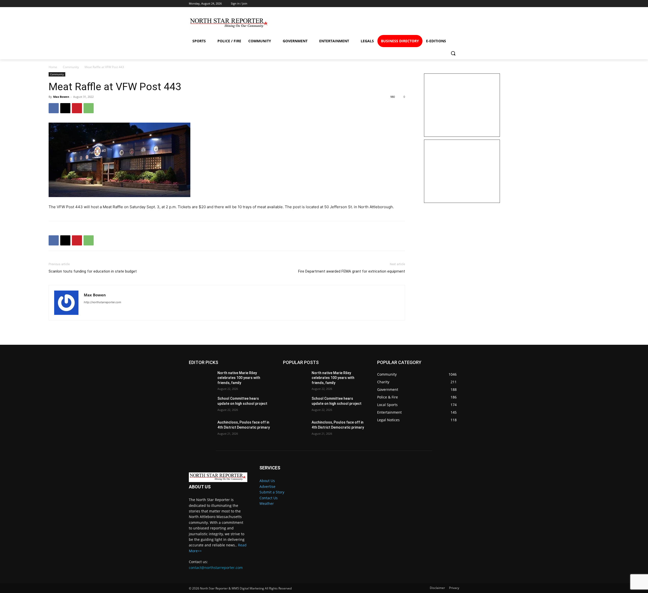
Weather (266, 503)
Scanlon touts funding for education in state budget (93, 271)
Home (53, 67)
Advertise (267, 486)
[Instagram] (414, 23)
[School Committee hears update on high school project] (201, 404)
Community (71, 67)
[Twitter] (433, 23)
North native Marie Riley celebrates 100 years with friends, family (238, 378)
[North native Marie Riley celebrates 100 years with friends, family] (201, 379)
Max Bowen (61, 97)
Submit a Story (271, 492)
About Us (267, 480)
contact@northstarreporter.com (216, 567)
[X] (65, 108)
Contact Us (268, 497)
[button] (453, 53)
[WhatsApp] (89, 108)
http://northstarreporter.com (102, 302)
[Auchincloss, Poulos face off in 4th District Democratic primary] (201, 428)
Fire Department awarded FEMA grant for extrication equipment (351, 271)
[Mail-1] (451, 23)
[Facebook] (396, 23)
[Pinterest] (77, 108)
